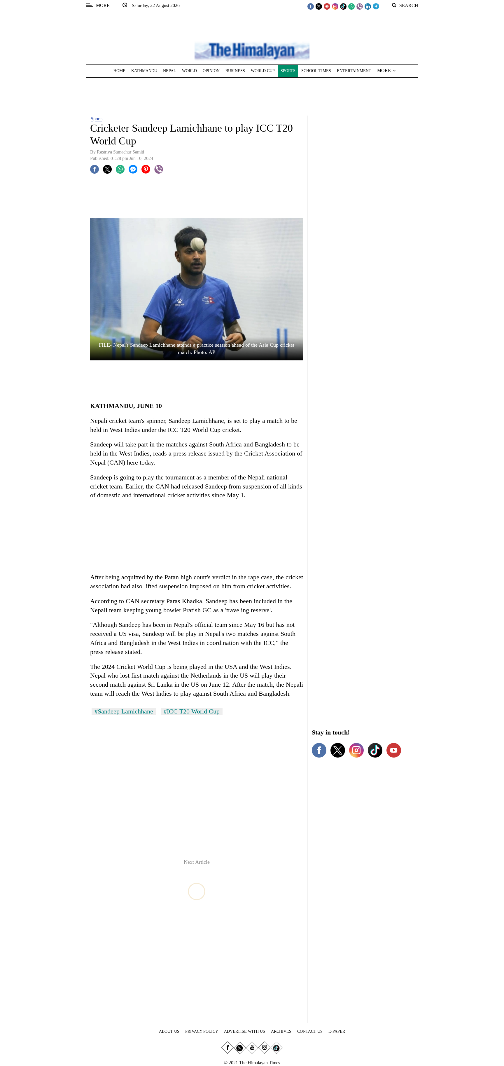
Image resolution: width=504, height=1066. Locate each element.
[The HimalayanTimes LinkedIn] (368, 6)
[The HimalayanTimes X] (319, 6)
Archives (281, 1031)
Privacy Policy (201, 1031)
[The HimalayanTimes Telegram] (376, 6)
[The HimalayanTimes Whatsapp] (351, 6)
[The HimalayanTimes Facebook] (310, 6)
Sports (96, 118)
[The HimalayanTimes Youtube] (327, 6)
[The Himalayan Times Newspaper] (252, 50)
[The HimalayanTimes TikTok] (343, 6)
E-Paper (336, 1031)
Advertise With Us (244, 1031)
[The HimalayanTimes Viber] (359, 6)
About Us (169, 1031)
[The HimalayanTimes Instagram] (335, 6)
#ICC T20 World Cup (192, 711)
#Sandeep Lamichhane (123, 711)
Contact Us (310, 1031)
